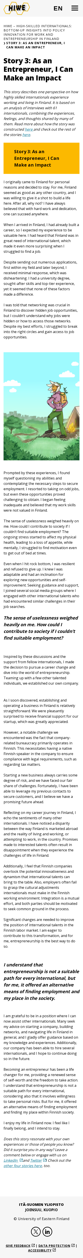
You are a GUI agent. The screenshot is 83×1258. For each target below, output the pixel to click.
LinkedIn (11, 1160)
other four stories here (23, 1165)
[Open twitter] (36, 1232)
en (60, 10)
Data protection (54, 1246)
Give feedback (18, 1246)
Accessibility (40, 1250)
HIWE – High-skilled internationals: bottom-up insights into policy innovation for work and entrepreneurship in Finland (38, 32)
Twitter (36, 1160)
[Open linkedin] (47, 1232)
